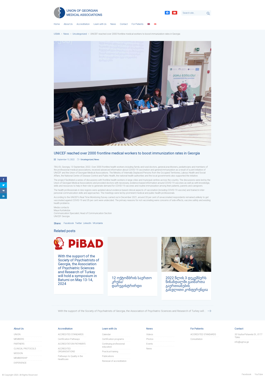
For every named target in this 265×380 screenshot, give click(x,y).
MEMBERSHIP (20, 358)
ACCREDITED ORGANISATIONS (66, 350)
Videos (149, 334)
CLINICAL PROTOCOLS (25, 348)
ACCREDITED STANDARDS (71, 334)
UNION (17, 334)
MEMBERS (19, 339)
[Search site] (208, 14)
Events (149, 343)
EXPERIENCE (20, 363)
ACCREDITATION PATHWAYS (72, 343)
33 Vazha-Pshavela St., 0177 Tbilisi (248, 336)
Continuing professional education (113, 345)
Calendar (106, 334)
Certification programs (113, 339)
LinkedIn (87, 223)
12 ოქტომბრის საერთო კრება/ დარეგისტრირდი (132, 282)
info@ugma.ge (242, 342)
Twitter (78, 223)
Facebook (69, 223)
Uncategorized (87, 159)
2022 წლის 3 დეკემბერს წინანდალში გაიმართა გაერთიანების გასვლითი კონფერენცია (187, 284)
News (96, 159)
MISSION (18, 353)
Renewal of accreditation (114, 361)
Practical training (110, 351)
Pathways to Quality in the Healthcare (70, 357)
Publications (108, 356)
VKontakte (98, 223)
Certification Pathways (69, 339)
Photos (149, 339)
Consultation (196, 339)
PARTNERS (19, 343)
